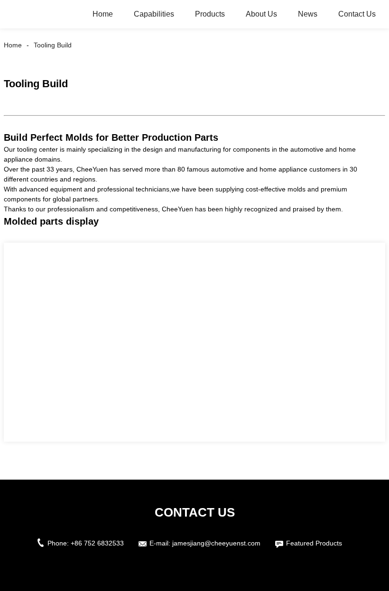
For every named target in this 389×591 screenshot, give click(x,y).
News (307, 14)
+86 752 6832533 (97, 543)
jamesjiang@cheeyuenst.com (216, 543)
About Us (261, 14)
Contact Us (357, 14)
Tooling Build (53, 45)
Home (103, 14)
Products (210, 14)
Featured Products (314, 543)
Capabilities (154, 14)
